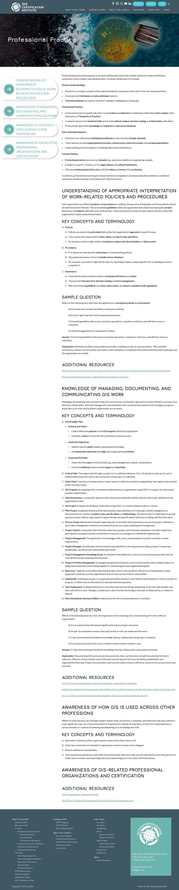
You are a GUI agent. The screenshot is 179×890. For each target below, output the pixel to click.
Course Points (26, 837)
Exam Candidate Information (29, 859)
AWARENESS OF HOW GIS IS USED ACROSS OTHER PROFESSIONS (35, 129)
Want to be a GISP (20, 819)
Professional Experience (27, 847)
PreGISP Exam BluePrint (66, 839)
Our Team (101, 822)
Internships (61, 848)
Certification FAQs (22, 877)
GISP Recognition (22, 874)
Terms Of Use (143, 886)
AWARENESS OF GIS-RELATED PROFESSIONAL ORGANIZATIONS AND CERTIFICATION (36, 149)
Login (162, 4)
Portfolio (138, 4)
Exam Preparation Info (26, 856)
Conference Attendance (30, 840)
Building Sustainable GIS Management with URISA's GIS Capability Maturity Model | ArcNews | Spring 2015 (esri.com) (118, 689)
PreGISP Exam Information (67, 842)
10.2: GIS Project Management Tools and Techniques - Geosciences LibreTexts (99, 683)
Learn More (99, 819)
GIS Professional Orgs (24, 880)
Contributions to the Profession (30, 843)
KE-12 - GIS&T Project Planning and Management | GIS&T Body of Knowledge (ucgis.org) (105, 695)
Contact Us (101, 853)
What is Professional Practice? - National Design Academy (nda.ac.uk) (95, 376)
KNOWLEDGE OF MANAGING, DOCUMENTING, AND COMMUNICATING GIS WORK (36, 111)
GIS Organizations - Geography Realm (80, 794)
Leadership (101, 828)
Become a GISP (21, 825)
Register (151, 4)
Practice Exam (23, 865)
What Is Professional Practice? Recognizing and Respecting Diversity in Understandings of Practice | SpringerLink (116, 370)
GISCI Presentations (64, 828)
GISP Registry (62, 822)
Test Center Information (27, 862)
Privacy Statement (159, 886)
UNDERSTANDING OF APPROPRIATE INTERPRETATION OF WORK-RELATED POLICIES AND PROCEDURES (36, 89)
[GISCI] (27, 7)
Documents (102, 850)
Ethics (99, 831)
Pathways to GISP (63, 845)
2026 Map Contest (107, 843)
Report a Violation (106, 834)
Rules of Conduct (106, 837)
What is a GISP (21, 822)
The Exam (19, 853)
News (96, 857)
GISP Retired (62, 825)
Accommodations (25, 868)
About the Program (64, 836)
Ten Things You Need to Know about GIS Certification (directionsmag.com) (98, 800)
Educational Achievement (28, 831)
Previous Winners (106, 847)
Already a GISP (60, 819)
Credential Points (27, 834)
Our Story (101, 825)
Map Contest (102, 840)
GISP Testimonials (22, 871)
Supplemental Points (26, 850)
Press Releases (103, 860)
